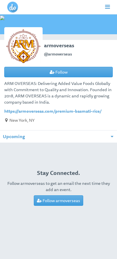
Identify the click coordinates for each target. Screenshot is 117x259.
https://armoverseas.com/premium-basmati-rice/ (53, 111)
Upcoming (14, 136)
